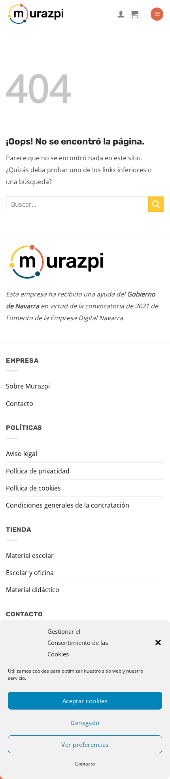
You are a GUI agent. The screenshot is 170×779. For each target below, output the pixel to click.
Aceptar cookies (85, 701)
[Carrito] (134, 14)
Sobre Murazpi (28, 386)
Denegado (85, 723)
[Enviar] (156, 204)
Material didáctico (32, 589)
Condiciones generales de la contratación (67, 505)
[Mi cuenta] (121, 14)
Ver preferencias (84, 744)
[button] (158, 642)
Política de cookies (33, 488)
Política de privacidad (38, 471)
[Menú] (157, 14)
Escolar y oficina (30, 572)
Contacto (85, 763)
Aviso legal (21, 453)
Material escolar (30, 555)
